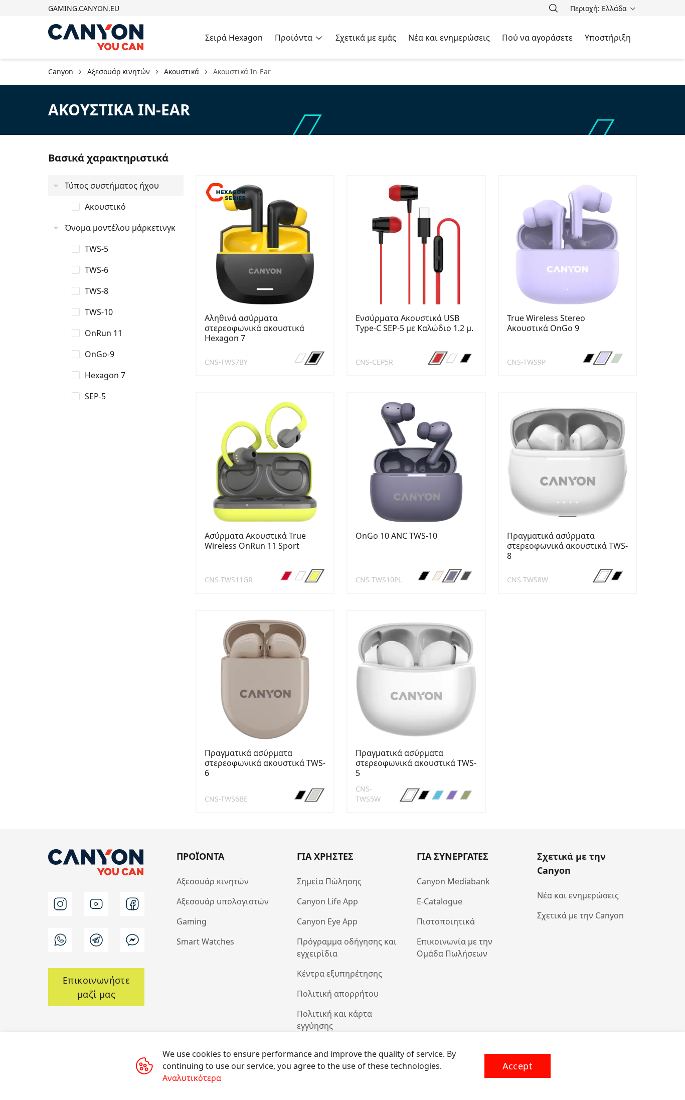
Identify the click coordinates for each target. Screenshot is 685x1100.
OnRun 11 (103, 333)
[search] (553, 8)
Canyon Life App (327, 901)
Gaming (192, 921)
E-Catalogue (439, 901)
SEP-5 (95, 396)
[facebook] (132, 904)
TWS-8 (96, 290)
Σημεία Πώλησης (329, 881)
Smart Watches (205, 941)
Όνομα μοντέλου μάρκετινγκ (120, 227)
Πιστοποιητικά (446, 921)
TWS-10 (99, 312)
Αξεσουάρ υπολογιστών (223, 901)
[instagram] (60, 904)
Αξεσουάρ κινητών (213, 881)
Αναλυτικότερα (191, 1077)
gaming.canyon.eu (83, 8)
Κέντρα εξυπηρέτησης (339, 973)
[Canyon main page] (96, 37)
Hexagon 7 (105, 375)
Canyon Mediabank (453, 881)
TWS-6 (96, 269)
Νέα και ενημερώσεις (578, 895)
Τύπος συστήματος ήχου (112, 185)
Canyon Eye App (327, 921)
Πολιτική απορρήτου (338, 993)
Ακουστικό (105, 206)
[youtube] (96, 904)
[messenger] (132, 940)
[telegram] (96, 940)
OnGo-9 (99, 354)
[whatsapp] (60, 940)
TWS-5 (96, 248)
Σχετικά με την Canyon (580, 915)
